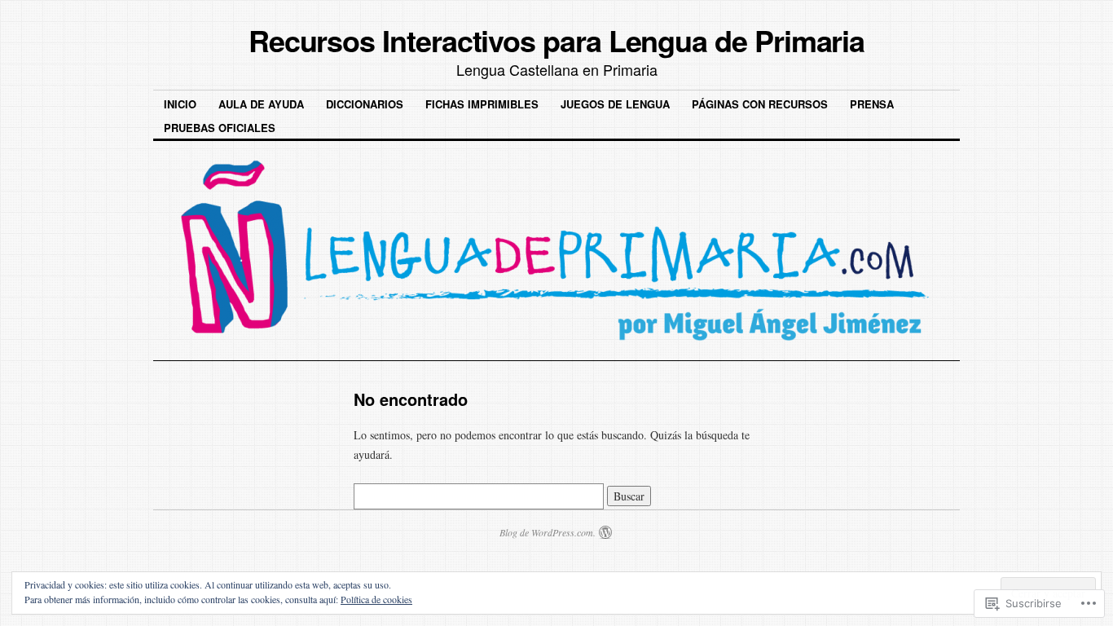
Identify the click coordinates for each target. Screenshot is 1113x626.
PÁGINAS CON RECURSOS (760, 104)
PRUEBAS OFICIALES (219, 127)
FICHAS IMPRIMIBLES (482, 104)
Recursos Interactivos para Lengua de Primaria (556, 40)
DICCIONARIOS (364, 104)
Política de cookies (376, 599)
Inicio (180, 104)
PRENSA (872, 104)
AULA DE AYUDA (261, 104)
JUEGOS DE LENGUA (615, 104)
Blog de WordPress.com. (547, 532)
